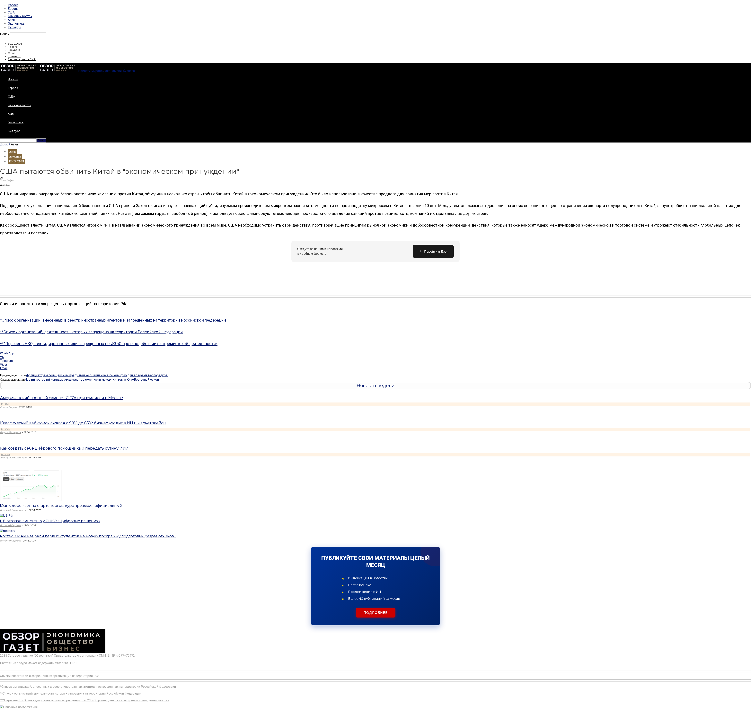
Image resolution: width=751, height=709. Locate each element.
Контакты (14, 56)
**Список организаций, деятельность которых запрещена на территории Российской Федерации (91, 332)
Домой (5, 144)
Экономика (16, 23)
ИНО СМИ (16, 161)
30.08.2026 (15, 43)
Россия (13, 5)
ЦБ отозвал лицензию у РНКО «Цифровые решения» (50, 521)
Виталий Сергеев (10, 525)
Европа (13, 9)
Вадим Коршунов (10, 432)
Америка (15, 156)
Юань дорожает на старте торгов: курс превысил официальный (61, 505)
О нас (11, 53)
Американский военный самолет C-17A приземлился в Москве (61, 397)
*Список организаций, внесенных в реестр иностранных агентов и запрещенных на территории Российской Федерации (113, 320)
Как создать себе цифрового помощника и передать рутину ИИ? (64, 448)
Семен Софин (6, 180)
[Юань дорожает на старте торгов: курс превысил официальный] (31, 500)
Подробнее (376, 613)
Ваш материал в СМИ (22, 59)
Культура (14, 27)
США (11, 12)
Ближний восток (20, 16)
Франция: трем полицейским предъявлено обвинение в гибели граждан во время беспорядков (97, 375)
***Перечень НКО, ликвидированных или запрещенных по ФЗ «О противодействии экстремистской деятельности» (108, 343)
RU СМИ (5, 404)
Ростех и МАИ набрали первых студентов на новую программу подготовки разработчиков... (88, 536)
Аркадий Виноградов (13, 457)
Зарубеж (14, 49)
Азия (11, 20)
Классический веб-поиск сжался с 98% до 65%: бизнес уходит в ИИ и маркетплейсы (83, 423)
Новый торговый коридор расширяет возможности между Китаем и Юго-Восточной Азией (92, 379)
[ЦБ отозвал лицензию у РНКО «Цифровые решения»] (6, 515)
